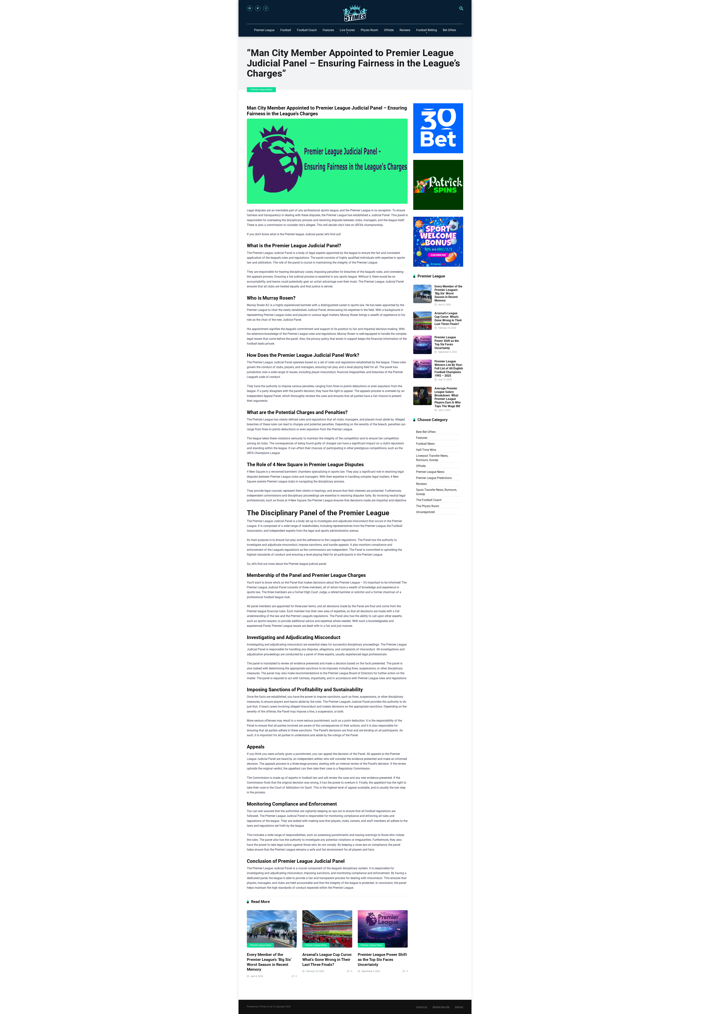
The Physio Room (427, 506)
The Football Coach (429, 500)
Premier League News (261, 89)
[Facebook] (249, 8)
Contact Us (421, 1007)
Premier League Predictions (434, 478)
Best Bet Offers (426, 432)
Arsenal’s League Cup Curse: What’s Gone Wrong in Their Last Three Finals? (327, 959)
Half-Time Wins (426, 450)
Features (328, 30)
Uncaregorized (425, 512)
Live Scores (347, 30)
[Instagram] (266, 8)
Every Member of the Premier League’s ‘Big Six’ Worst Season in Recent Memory (269, 962)
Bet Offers (449, 30)
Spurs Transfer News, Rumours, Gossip (436, 492)
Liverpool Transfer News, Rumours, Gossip (432, 458)
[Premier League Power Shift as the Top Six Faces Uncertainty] (383, 929)
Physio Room (369, 30)
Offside (389, 30)
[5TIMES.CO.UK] (355, 14)
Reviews (405, 30)
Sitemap (459, 1007)
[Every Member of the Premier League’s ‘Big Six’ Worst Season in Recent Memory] (272, 929)
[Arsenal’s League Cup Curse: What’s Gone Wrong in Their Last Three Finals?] (327, 929)
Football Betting (426, 30)
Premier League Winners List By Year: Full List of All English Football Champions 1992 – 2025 (449, 368)
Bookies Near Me (441, 1007)
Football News (425, 443)
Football (285, 30)
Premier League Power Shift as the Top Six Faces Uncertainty (382, 959)
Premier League (264, 30)
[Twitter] (258, 8)
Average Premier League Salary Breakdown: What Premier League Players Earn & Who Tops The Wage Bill (448, 397)
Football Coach (307, 30)
